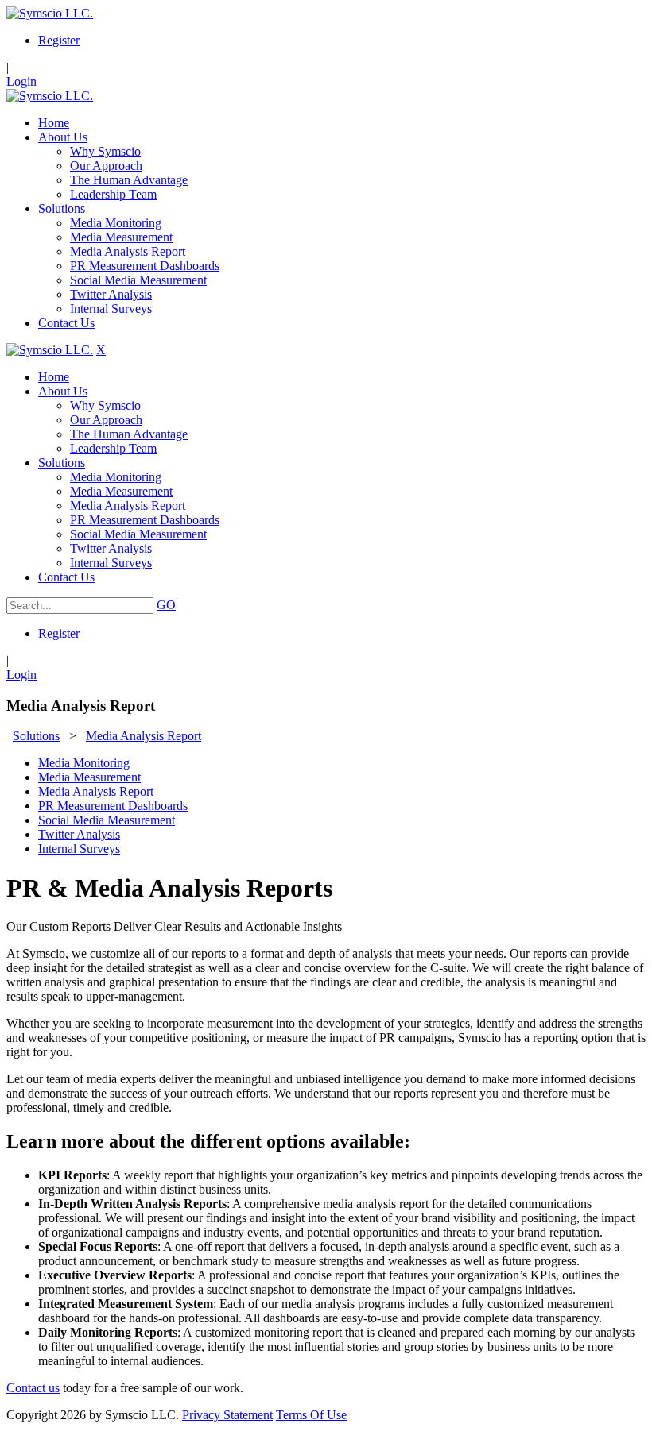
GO (166, 605)
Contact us (33, 1388)
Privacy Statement (227, 1415)
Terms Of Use (311, 1415)
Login (21, 81)
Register (59, 40)
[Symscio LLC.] (49, 13)
